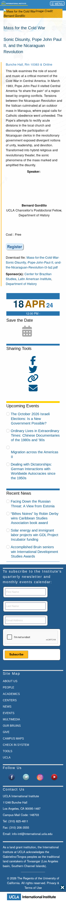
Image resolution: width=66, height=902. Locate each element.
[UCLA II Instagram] (40, 777)
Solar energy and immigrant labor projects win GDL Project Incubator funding (34, 534)
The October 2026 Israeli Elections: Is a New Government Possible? (30, 418)
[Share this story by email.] (33, 390)
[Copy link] (33, 378)
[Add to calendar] (27, 331)
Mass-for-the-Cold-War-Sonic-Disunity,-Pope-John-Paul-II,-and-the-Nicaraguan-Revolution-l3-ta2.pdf (33, 262)
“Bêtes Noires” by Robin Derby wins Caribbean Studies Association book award (34, 518)
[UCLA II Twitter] (26, 777)
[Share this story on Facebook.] (33, 362)
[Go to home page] (14, 3)
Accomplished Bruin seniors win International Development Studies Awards (34, 551)
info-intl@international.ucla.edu (32, 834)
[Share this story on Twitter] (33, 371)
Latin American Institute (34, 279)
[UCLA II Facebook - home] (11, 777)
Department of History (21, 283)
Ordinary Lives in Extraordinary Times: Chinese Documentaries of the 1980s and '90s (35, 435)
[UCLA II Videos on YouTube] (54, 777)
